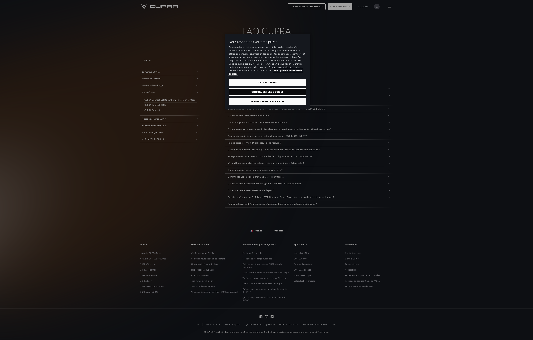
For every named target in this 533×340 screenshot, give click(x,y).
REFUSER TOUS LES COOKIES (267, 101)
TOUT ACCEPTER (267, 82)
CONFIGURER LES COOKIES (267, 92)
